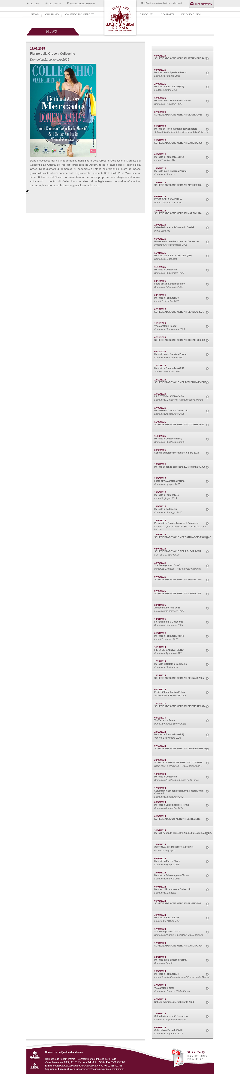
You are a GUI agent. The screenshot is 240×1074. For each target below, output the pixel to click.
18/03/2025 (160, 563)
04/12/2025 (160, 281)
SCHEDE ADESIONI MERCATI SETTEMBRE (177, 819)
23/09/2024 (160, 760)
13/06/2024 (160, 844)
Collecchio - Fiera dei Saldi (168, 1030)
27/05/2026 (160, 84)
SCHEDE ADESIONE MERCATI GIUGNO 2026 (178, 114)
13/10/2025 (160, 379)
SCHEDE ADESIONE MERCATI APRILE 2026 (178, 185)
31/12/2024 (160, 647)
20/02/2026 (160, 210)
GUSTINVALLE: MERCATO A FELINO (173, 847)
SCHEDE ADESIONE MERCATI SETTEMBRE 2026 (180, 58)
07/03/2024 (160, 985)
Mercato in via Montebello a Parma (172, 100)
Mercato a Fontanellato (166, 298)
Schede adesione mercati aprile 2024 (174, 1002)
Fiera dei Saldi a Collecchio (168, 621)
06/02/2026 (160, 239)
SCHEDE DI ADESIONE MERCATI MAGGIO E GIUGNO (182, 537)
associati (146, 14)
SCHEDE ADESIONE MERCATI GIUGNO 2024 (178, 903)
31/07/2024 (160, 830)
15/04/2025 (160, 534)
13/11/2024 (160, 703)
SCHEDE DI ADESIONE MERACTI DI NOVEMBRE (180, 382)
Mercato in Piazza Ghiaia (167, 861)
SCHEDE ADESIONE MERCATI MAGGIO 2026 (178, 143)
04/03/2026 (160, 196)
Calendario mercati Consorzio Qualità (174, 227)
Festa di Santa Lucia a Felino (169, 283)
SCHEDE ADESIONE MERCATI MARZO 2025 (178, 593)
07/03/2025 (160, 577)
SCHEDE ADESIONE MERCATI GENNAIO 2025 (179, 678)
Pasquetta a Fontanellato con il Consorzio (176, 523)
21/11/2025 (160, 323)
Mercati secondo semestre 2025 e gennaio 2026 (180, 467)
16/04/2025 (160, 520)
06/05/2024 (160, 901)
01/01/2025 (160, 633)
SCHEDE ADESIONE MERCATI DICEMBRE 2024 (180, 706)
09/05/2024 (160, 886)
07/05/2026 (160, 112)
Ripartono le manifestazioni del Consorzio (176, 241)
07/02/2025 (160, 591)
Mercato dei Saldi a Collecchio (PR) (173, 255)
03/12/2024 (160, 689)
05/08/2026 (160, 55)
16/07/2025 (160, 464)
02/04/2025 (160, 548)
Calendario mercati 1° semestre (171, 1016)
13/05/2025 (160, 506)
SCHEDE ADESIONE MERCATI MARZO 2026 (178, 213)
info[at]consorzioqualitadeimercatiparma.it (163, 3)
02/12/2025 (160, 309)
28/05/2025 (160, 478)
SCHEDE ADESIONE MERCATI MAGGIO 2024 (178, 945)
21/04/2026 (160, 126)
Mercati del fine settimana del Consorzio (175, 129)
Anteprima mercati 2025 (167, 607)
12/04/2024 (160, 943)
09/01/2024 (160, 1027)
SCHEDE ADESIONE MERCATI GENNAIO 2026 (179, 312)
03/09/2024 (160, 802)
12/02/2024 (160, 1013)
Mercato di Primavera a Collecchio (172, 889)
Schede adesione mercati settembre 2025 (176, 452)
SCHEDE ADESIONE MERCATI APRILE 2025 (178, 579)
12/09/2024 (160, 788)
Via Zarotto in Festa (164, 720)
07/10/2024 (160, 746)
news (35, 14)
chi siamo (52, 14)
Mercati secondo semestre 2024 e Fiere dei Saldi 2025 (183, 833)
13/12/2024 (160, 675)
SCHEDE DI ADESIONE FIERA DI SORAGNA (177, 551)
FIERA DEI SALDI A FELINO (169, 650)
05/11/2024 (160, 717)
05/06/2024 (160, 858)
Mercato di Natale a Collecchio (170, 664)
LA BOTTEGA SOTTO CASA (169, 396)
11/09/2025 (160, 436)
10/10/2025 (160, 393)
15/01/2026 (160, 253)
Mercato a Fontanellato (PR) (169, 86)
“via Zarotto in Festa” (165, 326)
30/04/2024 (160, 915)
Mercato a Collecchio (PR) (168, 438)
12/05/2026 (160, 98)
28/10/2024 (160, 732)
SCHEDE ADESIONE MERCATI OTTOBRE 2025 (179, 424)
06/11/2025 (160, 351)
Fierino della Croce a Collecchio (171, 410)
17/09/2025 (160, 408)
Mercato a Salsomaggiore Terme (171, 805)
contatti (167, 14)
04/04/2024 (160, 957)
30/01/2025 (160, 605)
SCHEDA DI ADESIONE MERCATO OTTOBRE (178, 762)
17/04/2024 (160, 929)
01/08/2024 (160, 816)
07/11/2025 (160, 337)
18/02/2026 (160, 224)
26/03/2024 (160, 971)
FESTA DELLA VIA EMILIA (168, 199)
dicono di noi (191, 14)
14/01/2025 (160, 619)
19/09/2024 (160, 774)
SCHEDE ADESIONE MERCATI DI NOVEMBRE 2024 (181, 748)
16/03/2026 (160, 182)
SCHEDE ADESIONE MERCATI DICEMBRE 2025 (180, 340)
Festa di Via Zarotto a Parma (169, 481)
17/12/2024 (160, 661)
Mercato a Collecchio (165, 269)
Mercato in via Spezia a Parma (170, 72)
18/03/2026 (160, 168)
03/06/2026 (160, 70)
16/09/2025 (160, 422)
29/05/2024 (160, 872)
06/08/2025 (160, 450)
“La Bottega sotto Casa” (167, 565)
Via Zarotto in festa (164, 988)
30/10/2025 (160, 365)
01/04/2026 (160, 154)
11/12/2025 (160, 267)
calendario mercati (79, 14)
